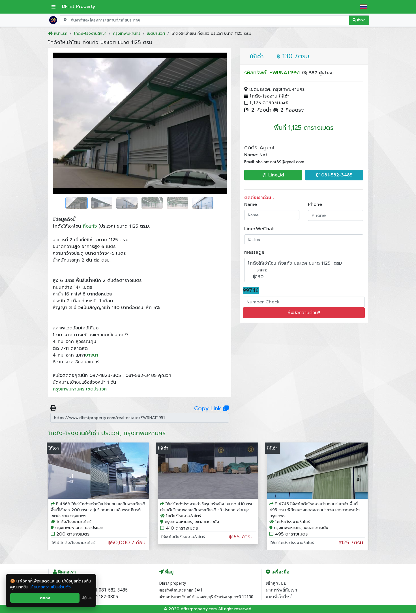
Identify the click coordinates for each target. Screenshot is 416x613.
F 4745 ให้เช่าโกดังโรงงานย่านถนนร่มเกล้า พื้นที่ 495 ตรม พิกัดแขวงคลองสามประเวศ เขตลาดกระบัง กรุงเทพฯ (314, 510)
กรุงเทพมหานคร (68, 389)
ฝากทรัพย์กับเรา (281, 590)
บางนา (91, 355)
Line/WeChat (259, 228)
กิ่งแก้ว (90, 226)
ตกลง (45, 598)
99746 (251, 290)
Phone (315, 204)
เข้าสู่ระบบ (276, 583)
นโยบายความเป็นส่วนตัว (50, 587)
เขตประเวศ (96, 389)
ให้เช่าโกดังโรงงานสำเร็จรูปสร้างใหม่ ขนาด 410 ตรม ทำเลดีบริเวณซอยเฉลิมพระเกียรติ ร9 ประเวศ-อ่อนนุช (207, 507)
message (254, 252)
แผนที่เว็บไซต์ (279, 596)
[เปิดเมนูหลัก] (53, 7)
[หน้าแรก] (53, 19)
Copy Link (208, 408)
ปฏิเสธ (87, 597)
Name (250, 204)
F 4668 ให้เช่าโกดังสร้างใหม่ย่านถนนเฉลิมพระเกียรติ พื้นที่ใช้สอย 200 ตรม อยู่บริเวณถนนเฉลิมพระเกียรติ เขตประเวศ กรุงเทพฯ (98, 510)
